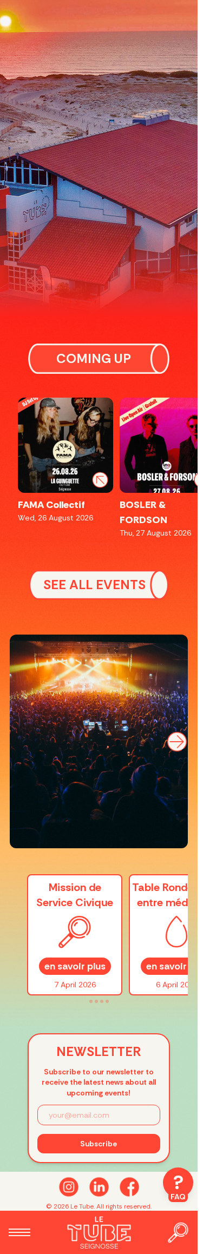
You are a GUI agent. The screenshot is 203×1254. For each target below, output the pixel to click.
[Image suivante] (177, 742)
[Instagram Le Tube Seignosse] (69, 1187)
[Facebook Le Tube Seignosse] (129, 1187)
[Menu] (19, 1232)
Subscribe (98, 1144)
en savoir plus (75, 966)
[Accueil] (99, 1232)
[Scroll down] (99, 1187)
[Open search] (178, 1232)
